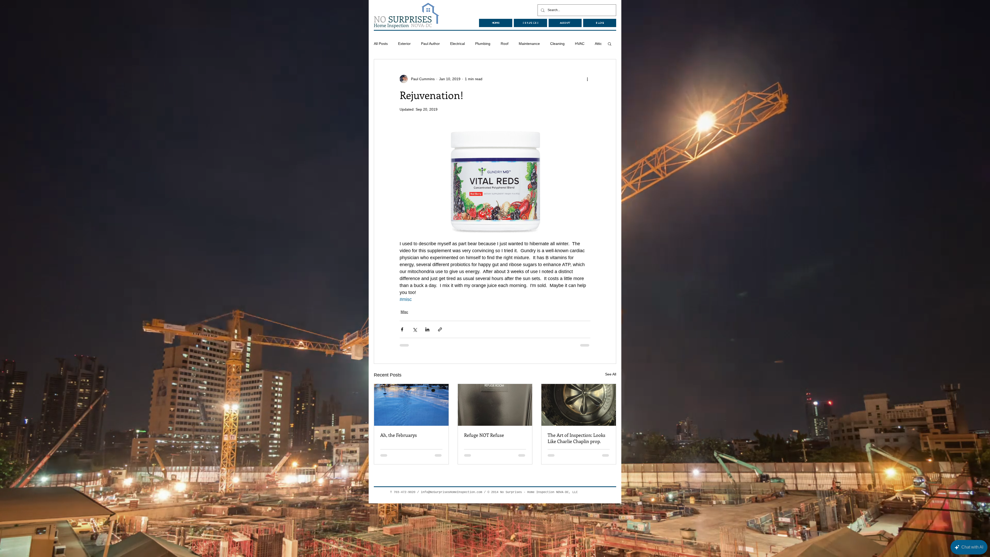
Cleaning (557, 44)
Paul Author (430, 44)
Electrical (457, 44)
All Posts (381, 44)
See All (610, 374)
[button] (609, 44)
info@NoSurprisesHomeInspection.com (451, 492)
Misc (404, 312)
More (579, 44)
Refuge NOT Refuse (484, 435)
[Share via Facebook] (402, 329)
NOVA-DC (403, 25)
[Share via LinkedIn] (427, 329)
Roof (504, 44)
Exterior (404, 44)
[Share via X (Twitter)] (414, 329)
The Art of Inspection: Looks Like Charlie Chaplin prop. (576, 438)
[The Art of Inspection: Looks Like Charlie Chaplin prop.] (578, 405)
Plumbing (482, 44)
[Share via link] (440, 329)
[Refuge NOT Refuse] (495, 405)
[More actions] (587, 79)
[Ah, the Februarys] (411, 405)
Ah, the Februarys (398, 435)
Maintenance (529, 44)
